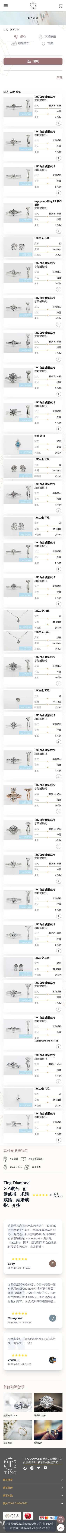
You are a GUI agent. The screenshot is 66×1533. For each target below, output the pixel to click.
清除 (59, 77)
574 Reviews (58, 1195)
